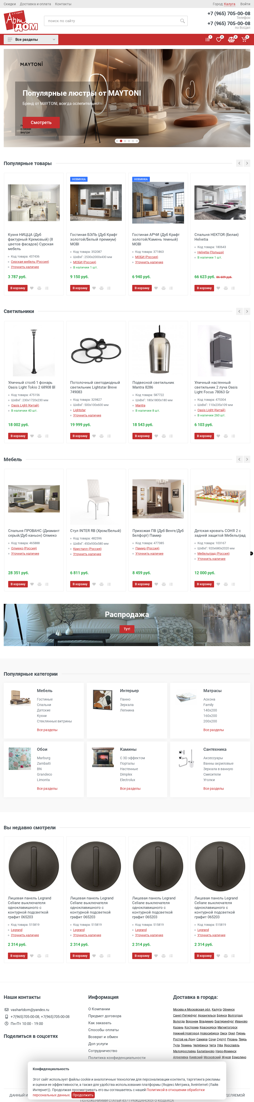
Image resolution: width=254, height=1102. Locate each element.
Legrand (16, 930)
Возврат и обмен (103, 1037)
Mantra (140, 405)
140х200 (210, 710)
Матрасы (212, 690)
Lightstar (79, 410)
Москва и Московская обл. (192, 1009)
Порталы (127, 763)
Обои (42, 749)
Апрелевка (180, 1057)
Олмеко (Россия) (24, 548)
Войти (245, 4)
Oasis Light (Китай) (25, 405)
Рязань (232, 1039)
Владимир (206, 1021)
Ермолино (239, 1057)
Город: (224, 4)
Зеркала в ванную (218, 769)
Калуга (217, 1009)
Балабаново (206, 1051)
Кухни (42, 716)
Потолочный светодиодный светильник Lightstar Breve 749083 (95, 387)
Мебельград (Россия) (213, 553)
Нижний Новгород (186, 1033)
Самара (202, 1039)
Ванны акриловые (218, 763)
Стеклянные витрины (54, 721)
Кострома (192, 1027)
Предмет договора (104, 1016)
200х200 (210, 721)
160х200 (210, 716)
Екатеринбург (224, 1021)
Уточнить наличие (25, 267)
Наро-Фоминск (226, 1051)
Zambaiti (44, 763)
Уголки (209, 780)
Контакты (63, 4)
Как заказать (99, 1023)
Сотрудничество (102, 1051)
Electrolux (127, 780)
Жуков (226, 1057)
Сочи (212, 1039)
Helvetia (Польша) (210, 252)
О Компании (99, 1009)
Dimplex (126, 774)
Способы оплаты (103, 1030)
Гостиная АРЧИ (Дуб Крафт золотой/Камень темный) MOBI (156, 239)
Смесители (212, 774)
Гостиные (45, 699)
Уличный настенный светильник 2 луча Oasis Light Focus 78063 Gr (216, 387)
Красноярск (208, 1027)
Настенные (129, 769)
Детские (43, 710)
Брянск (222, 1015)
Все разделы (26, 39)
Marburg (43, 758)
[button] (117, 141)
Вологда (179, 1021)
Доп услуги (98, 1044)
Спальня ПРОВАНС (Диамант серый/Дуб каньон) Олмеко (34, 533)
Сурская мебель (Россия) (30, 262)
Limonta (43, 780)
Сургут (221, 1039)
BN (39, 769)
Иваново (241, 1021)
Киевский (196, 1057)
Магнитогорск (227, 1027)
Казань (178, 1027)
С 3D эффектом (132, 758)
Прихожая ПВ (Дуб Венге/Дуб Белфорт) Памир (158, 533)
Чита (212, 1045)
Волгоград (235, 1015)
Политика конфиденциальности (117, 1058)
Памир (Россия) (147, 548)
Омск (223, 1033)
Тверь (243, 1039)
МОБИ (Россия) (84, 262)
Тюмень (186, 1045)
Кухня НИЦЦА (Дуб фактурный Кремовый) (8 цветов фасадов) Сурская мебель (30, 241)
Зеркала (127, 705)
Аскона (209, 699)
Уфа (220, 1045)
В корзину (17, 956)
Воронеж (192, 1021)
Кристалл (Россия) (87, 549)
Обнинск (229, 1009)
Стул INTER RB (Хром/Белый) (95, 531)
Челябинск (200, 1045)
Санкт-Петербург (185, 1015)
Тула (176, 1045)
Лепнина (127, 710)
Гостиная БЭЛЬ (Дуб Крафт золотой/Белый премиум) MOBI (93, 239)
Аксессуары (213, 758)
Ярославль (232, 1045)
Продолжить (83, 1095)
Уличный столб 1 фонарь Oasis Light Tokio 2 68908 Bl (31, 385)
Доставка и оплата (35, 4)
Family (208, 705)
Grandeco (44, 774)
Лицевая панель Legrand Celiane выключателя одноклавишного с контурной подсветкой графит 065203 (29, 907)
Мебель (44, 690)
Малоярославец (184, 1051)
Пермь (241, 1033)
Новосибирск (209, 1033)
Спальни (44, 705)
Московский (212, 1057)
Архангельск (207, 1015)
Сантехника (214, 749)
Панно (125, 699)
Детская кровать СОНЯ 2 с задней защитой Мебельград (220, 533)
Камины (128, 749)
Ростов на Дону (184, 1039)
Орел (231, 1033)
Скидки (10, 4)
